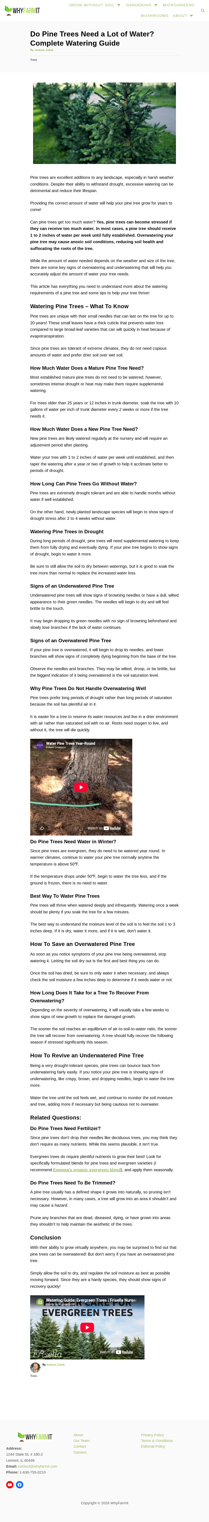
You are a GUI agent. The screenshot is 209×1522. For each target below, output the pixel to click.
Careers (80, 1452)
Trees (33, 59)
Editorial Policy (153, 1446)
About (78, 1435)
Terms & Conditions (157, 1441)
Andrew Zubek (44, 50)
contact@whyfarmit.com (37, 1466)
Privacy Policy (152, 1435)
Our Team (81, 1441)
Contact (79, 1446)
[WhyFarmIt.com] (22, 10)
